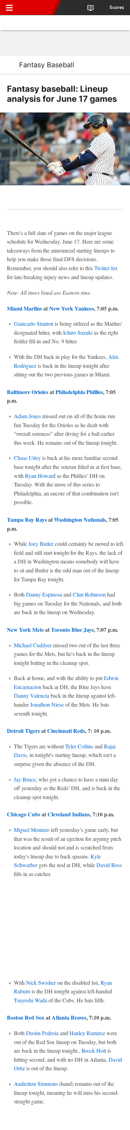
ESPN (37, 7)
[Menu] (9, 7)
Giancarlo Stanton (33, 323)
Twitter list (105, 268)
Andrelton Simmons (36, 1083)
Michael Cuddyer (33, 645)
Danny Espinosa (44, 594)
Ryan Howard (40, 475)
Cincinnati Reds (66, 731)
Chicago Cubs (23, 814)
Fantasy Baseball (46, 65)
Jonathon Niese (47, 704)
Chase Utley (27, 457)
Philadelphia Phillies (79, 392)
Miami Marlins (24, 308)
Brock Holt (93, 1050)
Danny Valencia (31, 695)
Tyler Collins (79, 746)
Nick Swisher (41, 982)
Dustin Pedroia (42, 1032)
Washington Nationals (80, 519)
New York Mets (25, 629)
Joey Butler (40, 543)
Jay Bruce (25, 779)
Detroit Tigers (23, 731)
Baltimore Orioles (27, 392)
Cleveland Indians (68, 814)
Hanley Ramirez (87, 1032)
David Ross (109, 864)
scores (117, 7)
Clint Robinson (89, 594)
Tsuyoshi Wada (30, 1000)
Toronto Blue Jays (72, 629)
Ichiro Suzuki (78, 332)
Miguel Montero (32, 829)
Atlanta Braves (69, 1017)
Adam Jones (27, 416)
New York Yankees (71, 308)
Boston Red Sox (25, 1017)
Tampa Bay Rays (27, 519)
